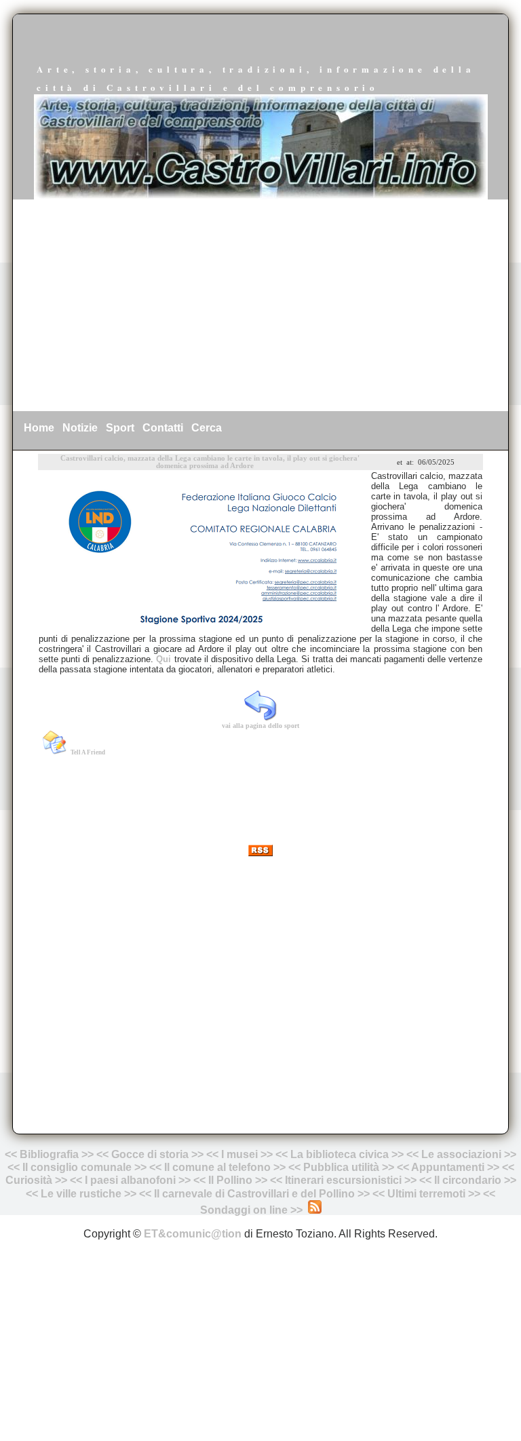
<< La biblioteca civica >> (339, 1154)
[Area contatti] (481, 1193)
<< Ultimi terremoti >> (426, 1193)
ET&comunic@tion (193, 1234)
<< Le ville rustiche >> (81, 1193)
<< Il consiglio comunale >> (77, 1167)
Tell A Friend (88, 752)
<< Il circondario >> (467, 1180)
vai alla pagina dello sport (260, 725)
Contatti (162, 428)
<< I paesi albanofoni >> (130, 1180)
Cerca (206, 428)
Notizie (80, 428)
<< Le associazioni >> (461, 1154)
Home (39, 428)
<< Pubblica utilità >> (341, 1167)
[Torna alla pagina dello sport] (260, 716)
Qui (165, 659)
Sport (120, 428)
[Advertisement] (260, 305)
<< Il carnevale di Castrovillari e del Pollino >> (254, 1193)
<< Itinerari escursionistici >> (343, 1180)
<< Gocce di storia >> (150, 1154)
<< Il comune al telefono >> (218, 1167)
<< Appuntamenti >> (448, 1167)
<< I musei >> (240, 1154)
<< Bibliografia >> (49, 1154)
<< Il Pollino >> (230, 1180)
